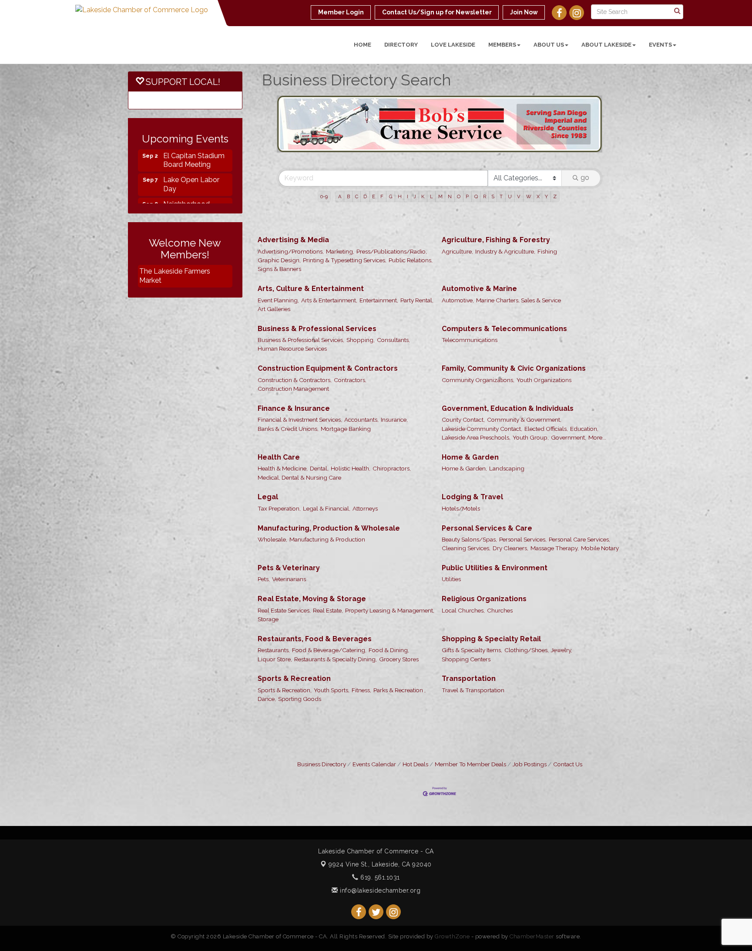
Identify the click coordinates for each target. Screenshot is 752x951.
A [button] (340, 167)
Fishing (547, 222)
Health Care (279, 428)
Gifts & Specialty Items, (472, 620)
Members (502, 44)
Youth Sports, (331, 660)
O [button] (458, 167)
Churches (500, 581)
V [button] (518, 167)
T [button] (501, 167)
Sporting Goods (299, 669)
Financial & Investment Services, (300, 390)
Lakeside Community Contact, (482, 399)
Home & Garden (470, 428)
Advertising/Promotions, (291, 222)
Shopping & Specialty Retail (491, 610)
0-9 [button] (324, 167)
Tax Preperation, (279, 479)
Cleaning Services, (466, 518)
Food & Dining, (389, 620)
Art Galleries (274, 279)
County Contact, (463, 390)
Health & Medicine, (283, 439)
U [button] (510, 167)
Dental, (319, 439)
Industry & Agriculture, (505, 222)
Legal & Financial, (326, 479)
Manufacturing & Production (327, 510)
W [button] (528, 167)
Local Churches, (463, 581)
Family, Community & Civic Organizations (514, 339)
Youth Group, (531, 408)
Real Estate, (328, 581)
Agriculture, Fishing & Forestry (496, 210)
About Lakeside (606, 44)
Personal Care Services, (579, 510)
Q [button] (476, 167)
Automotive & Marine (479, 259)
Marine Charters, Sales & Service (518, 270)
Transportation (469, 649)
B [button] (348, 167)
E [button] (373, 167)
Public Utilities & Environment (494, 539)
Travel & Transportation (473, 660)
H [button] (400, 167)
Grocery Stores (399, 629)
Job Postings (530, 734)
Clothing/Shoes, (526, 620)
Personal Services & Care (487, 499)
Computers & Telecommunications (504, 299)
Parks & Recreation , (399, 660)
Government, (568, 408)
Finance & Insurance (294, 379)
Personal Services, (523, 510)
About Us (549, 44)
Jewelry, (561, 620)
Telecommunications (469, 310)
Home (362, 44)
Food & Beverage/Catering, (329, 620)
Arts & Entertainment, (329, 270)
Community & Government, (524, 390)
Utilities (451, 549)
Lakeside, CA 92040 (380, 835)
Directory (401, 44)
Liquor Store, (275, 629)
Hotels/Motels (461, 479)
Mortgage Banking (346, 399)
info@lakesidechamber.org (379, 861)
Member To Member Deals (470, 734)
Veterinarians (289, 549)
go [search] (585, 148)
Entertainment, (378, 270)
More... (597, 408)
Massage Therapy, (554, 518)
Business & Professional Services (317, 299)
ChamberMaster (532, 907)
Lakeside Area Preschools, (476, 408)
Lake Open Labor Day (191, 170)
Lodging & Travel (472, 468)
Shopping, (360, 310)
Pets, (264, 549)
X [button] (538, 167)
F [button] (381, 167)
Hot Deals (415, 734)
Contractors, (350, 350)
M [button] (440, 167)
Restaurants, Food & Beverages (315, 610)
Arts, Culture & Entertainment (311, 259)
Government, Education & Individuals (508, 379)
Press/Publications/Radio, (391, 222)
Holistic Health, (350, 439)
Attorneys (365, 479)
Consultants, (393, 310)
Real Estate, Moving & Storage (312, 569)
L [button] (431, 167)
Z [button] (555, 167)
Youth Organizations (544, 350)
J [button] (414, 167)
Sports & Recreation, (285, 660)
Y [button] (546, 167)
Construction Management (293, 359)
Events (660, 44)
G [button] (391, 167)
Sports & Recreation (294, 649)
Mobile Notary (600, 518)
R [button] (484, 167)
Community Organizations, (478, 350)
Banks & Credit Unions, (288, 399)
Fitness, (361, 660)
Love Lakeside (453, 44)
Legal (268, 468)
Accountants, (361, 390)
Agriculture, (457, 222)
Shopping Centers (466, 629)
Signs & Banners (279, 239)
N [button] (450, 167)
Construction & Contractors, (295, 350)
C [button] (356, 167)
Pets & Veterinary (289, 539)
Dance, (267, 669)
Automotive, (458, 270)
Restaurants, (274, 620)
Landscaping (506, 439)
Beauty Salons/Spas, (469, 510)
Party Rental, (416, 270)
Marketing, (340, 222)
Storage (268, 589)
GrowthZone (452, 907)
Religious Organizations (484, 569)
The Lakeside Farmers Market (174, 275)
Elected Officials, (546, 399)
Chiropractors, (392, 439)
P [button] (467, 167)
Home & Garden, (464, 439)
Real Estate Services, (284, 581)
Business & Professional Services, (301, 310)
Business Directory (321, 734)
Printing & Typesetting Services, (344, 230)
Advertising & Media (293, 210)
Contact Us (567, 734)
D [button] (365, 167)
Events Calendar (374, 734)
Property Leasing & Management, (389, 581)
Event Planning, (278, 270)
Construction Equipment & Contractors (328, 339)
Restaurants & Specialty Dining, (335, 629)
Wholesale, (272, 510)
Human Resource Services (292, 319)
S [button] (492, 167)
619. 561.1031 (379, 848)
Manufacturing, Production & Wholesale (329, 499)
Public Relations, (411, 230)
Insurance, (394, 390)
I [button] (407, 167)
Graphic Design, (279, 230)
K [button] (422, 167)
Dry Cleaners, (510, 518)
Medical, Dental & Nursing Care (299, 448)
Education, (584, 399)
